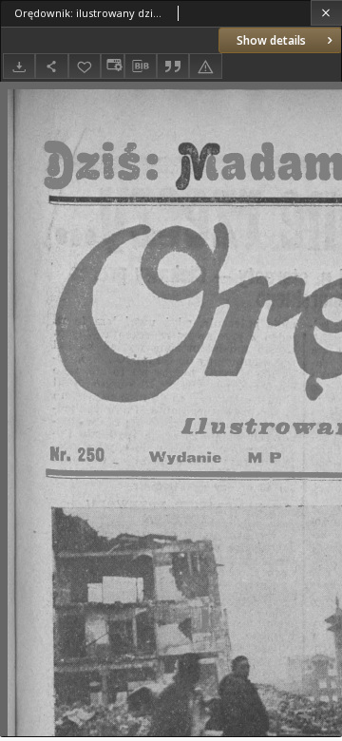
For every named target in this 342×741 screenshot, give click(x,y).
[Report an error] (205, 66)
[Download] (19, 66)
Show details (271, 40)
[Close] (326, 13)
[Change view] (112, 66)
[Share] (51, 66)
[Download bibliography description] (140, 66)
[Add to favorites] (84, 66)
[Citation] (173, 66)
